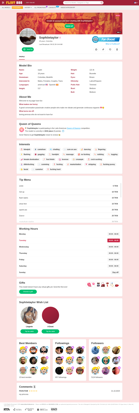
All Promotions (40, 7)
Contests (52, 7)
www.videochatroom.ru (27, 404)
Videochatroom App (68, 7)
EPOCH (44, 404)
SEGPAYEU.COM (53, 404)
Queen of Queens (73, 128)
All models (6, 7)
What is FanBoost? (113, 44)
